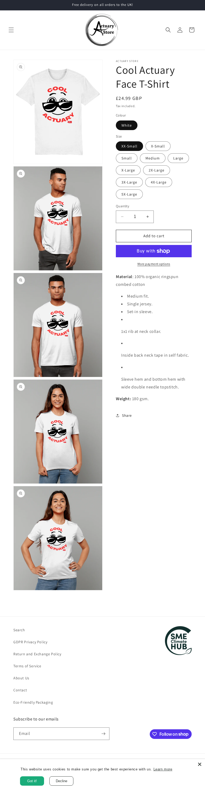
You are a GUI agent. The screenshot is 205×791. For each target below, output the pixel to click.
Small (126, 158)
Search (19, 630)
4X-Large (159, 182)
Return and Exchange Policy (37, 654)
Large (178, 158)
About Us (21, 678)
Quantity (122, 206)
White (126, 125)
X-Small (158, 146)
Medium (152, 158)
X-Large (128, 170)
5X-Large (129, 194)
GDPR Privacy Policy (30, 642)
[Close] (199, 764)
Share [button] (127, 415)
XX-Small (129, 146)
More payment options (153, 264)
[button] (11, 30)
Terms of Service (27, 666)
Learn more (162, 769)
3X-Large (129, 182)
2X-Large (156, 170)
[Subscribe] (103, 733)
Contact (20, 690)
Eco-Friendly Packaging (33, 702)
